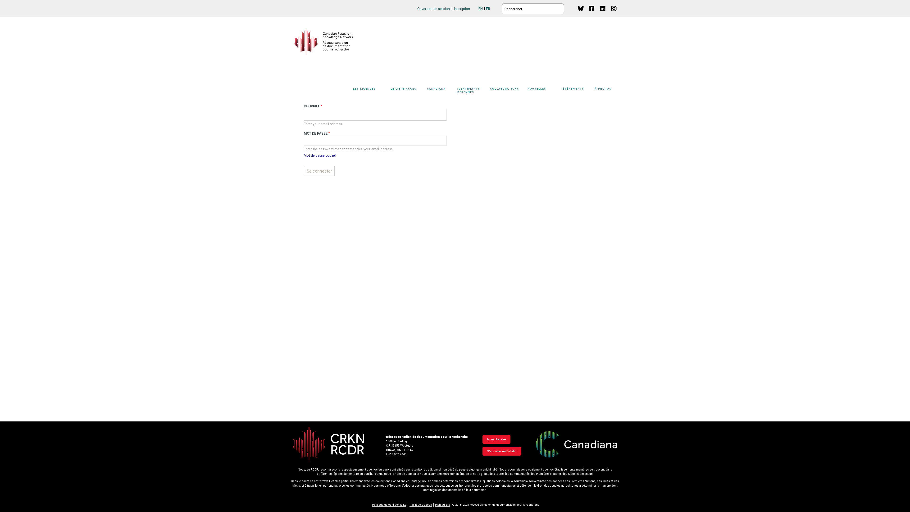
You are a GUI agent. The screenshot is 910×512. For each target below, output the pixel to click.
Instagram (614, 13)
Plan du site (442, 504)
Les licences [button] (364, 88)
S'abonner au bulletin (501, 451)
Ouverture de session (433, 9)
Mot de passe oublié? (320, 156)
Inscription (462, 9)
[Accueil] (323, 41)
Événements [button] (573, 88)
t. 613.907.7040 (396, 454)
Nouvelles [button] (537, 88)
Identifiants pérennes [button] (468, 90)
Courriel (312, 106)
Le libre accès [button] (403, 88)
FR (488, 9)
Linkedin (603, 13)
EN (480, 9)
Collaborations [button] (504, 88)
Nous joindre (496, 439)
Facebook (592, 13)
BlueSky (581, 8)
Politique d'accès (421, 504)
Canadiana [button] (436, 88)
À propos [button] (603, 88)
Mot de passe (316, 134)
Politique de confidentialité (389, 504)
